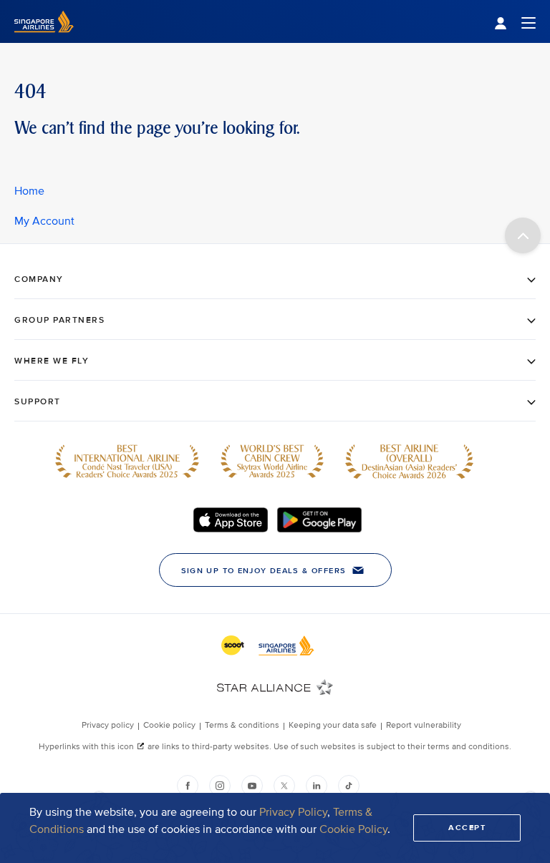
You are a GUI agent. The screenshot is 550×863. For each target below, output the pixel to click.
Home (29, 191)
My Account (44, 221)
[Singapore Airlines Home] (44, 40)
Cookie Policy (353, 829)
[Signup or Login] (515, 21)
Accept (467, 827)
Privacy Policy (293, 812)
